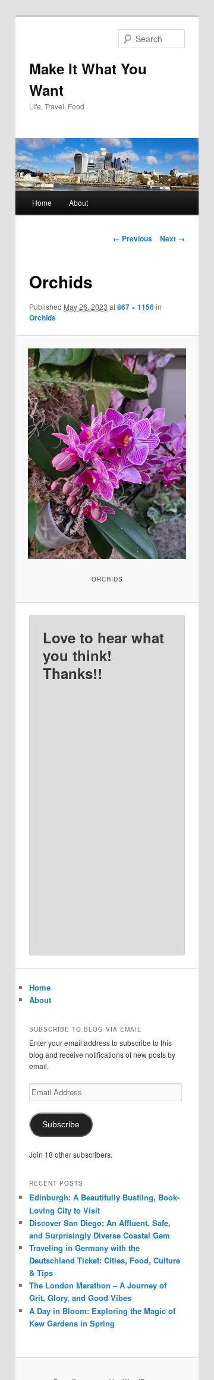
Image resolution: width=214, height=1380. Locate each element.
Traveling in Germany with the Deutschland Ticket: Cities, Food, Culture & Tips (104, 1260)
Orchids (42, 317)
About (78, 202)
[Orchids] (106, 453)
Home (42, 202)
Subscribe (61, 1124)
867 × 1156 (135, 306)
